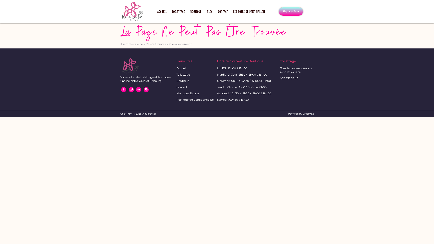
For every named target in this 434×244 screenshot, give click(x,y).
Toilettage (178, 11)
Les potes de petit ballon (249, 11)
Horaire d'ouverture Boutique (240, 61)
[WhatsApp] (146, 89)
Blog (210, 11)
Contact (223, 11)
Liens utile (184, 61)
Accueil (162, 11)
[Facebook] (123, 89)
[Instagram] (131, 89)
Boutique (196, 11)
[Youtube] (138, 89)
